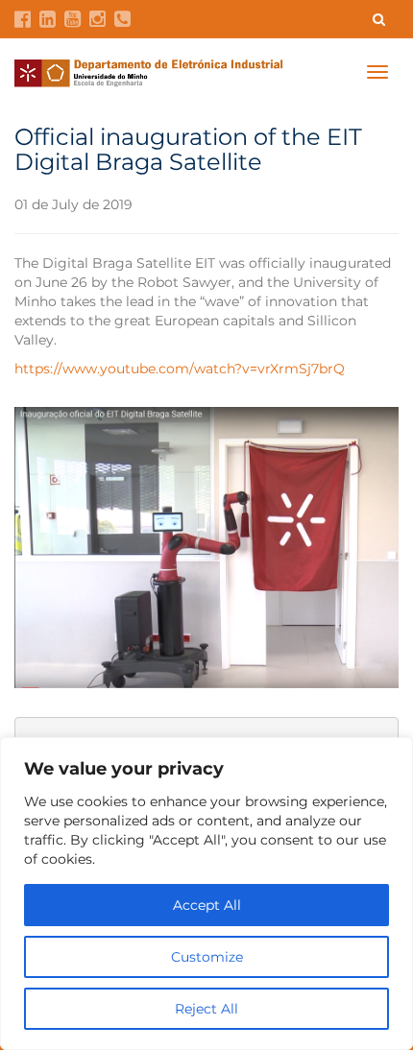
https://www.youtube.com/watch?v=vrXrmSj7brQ (179, 368)
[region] (206, 893)
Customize (207, 957)
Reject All (206, 1008)
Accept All (207, 905)
